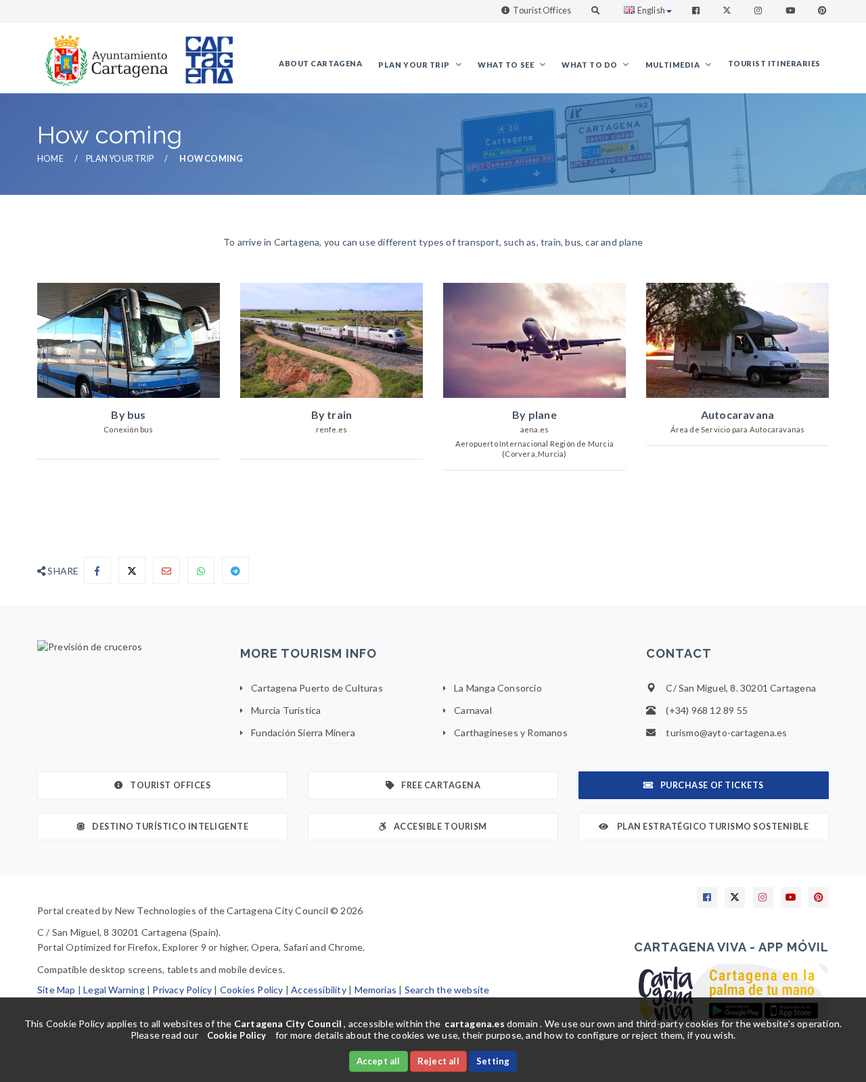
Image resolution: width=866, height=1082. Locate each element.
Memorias (376, 989)
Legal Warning (114, 989)
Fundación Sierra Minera (303, 732)
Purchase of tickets (712, 785)
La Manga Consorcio (498, 688)
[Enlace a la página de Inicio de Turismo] (203, 54)
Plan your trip (414, 64)
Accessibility (318, 989)
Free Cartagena (440, 785)
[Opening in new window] (128, 647)
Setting (492, 1061)
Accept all (379, 1061)
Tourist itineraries (774, 63)
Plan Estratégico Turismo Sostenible (711, 826)
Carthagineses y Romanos (511, 732)
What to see (507, 64)
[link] (103, 54)
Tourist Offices (542, 10)
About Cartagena (320, 63)
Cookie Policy (237, 1035)
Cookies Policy (251, 989)
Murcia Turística (286, 710)
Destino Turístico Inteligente (170, 826)
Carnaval (473, 710)
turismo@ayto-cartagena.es (726, 732)
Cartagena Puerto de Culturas (317, 688)
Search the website (447, 989)
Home (50, 159)
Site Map (56, 989)
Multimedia (673, 64)
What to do (590, 64)
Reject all (438, 1061)
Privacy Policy (182, 989)
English (651, 10)
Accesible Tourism (440, 826)
